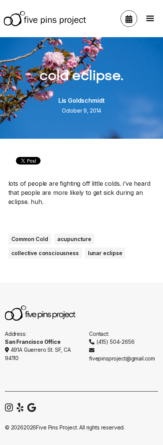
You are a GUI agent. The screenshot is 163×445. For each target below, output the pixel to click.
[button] (150, 18)
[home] (43, 18)
